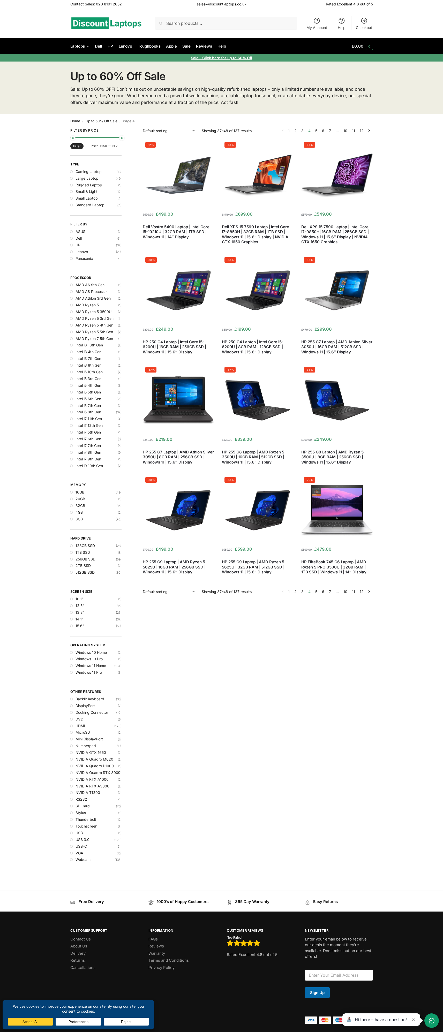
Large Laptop (87, 178)
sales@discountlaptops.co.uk (221, 4)
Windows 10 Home (91, 652)
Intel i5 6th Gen (88, 399)
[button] (362, 46)
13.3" (80, 612)
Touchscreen (86, 826)
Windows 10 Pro (89, 659)
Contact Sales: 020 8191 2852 (96, 4)
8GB (79, 519)
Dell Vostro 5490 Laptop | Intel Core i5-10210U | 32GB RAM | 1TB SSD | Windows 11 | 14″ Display (176, 231)
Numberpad (86, 745)
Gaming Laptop (89, 171)
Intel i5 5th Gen (88, 392)
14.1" (80, 619)
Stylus (81, 812)
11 (353, 130)
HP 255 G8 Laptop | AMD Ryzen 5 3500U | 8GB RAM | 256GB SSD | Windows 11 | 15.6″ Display (332, 457)
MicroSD (83, 732)
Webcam (83, 859)
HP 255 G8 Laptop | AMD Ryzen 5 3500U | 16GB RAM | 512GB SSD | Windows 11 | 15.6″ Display (253, 457)
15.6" (80, 626)
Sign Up (317, 992)
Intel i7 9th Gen (88, 459)
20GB (80, 499)
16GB (80, 492)
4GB (79, 512)
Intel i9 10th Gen (89, 466)
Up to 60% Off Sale (101, 121)
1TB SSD (83, 552)
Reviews (156, 946)
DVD (79, 719)
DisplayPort (85, 705)
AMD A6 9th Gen (90, 285)
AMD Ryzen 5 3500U (93, 311)
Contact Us (80, 939)
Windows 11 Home (91, 665)
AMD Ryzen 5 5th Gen (94, 332)
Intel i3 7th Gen (88, 358)
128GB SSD (85, 545)
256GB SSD (85, 559)
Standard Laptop (90, 205)
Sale (195, 58)
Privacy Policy (161, 967)
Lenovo (82, 251)
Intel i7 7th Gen (88, 445)
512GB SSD (85, 572)
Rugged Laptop (89, 185)
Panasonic (84, 258)
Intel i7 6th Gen (88, 439)
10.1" (80, 599)
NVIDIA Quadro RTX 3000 (98, 772)
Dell (79, 238)
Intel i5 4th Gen (88, 385)
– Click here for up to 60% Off (225, 58)
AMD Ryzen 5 (87, 305)
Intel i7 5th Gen (88, 432)
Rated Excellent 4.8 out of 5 (349, 4)
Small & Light (86, 191)
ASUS (80, 231)
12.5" (80, 605)
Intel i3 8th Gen (88, 365)
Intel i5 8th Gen (88, 412)
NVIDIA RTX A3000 (92, 786)
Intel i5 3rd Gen (88, 378)
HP (78, 245)
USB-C (81, 846)
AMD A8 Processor (92, 291)
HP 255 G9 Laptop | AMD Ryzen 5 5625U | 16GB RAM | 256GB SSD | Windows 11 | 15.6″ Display (174, 566)
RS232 (81, 799)
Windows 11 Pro (89, 672)
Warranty (156, 953)
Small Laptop (87, 198)
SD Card (83, 806)
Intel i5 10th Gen (89, 372)
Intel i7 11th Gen (89, 418)
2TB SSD (83, 565)
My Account (316, 27)
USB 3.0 (82, 839)
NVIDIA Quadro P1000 (95, 766)
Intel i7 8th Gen (88, 452)
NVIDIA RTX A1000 (92, 779)
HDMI (80, 726)
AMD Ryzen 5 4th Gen (94, 325)
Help (342, 27)
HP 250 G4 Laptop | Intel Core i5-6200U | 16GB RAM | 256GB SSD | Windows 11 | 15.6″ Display (174, 346)
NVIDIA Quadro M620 (94, 759)
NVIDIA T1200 (88, 792)
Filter (77, 146)
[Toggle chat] (431, 1020)
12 (362, 130)
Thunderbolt (86, 819)
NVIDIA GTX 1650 (91, 752)
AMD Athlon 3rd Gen (93, 298)
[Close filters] (123, 131)
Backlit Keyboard (90, 699)
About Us (78, 946)
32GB (80, 505)
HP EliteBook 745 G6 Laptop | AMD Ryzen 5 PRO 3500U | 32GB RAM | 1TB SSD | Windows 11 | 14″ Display (333, 566)
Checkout (364, 27)
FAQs (153, 939)
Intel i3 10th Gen (89, 345)
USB (79, 833)
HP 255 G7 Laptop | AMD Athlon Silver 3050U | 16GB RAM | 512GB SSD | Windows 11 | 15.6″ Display (336, 346)
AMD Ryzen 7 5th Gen (94, 338)
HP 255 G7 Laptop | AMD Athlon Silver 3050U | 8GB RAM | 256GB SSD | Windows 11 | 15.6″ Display (178, 457)
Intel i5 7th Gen (88, 405)
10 (345, 130)
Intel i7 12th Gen (89, 425)
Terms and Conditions (168, 960)
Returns (77, 960)
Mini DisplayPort (89, 739)
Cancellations (82, 967)
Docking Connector (92, 712)
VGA (79, 853)
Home (75, 121)
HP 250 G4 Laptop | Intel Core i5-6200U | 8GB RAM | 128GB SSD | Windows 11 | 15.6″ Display (252, 346)
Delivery (78, 953)
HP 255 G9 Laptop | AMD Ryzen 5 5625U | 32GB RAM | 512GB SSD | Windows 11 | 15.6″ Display (253, 566)
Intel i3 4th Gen (88, 352)
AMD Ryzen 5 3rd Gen (95, 318)
